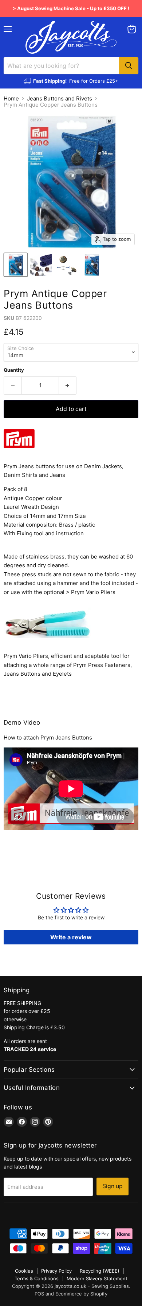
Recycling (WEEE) (99, 1271)
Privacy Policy (56, 1271)
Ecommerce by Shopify (81, 1294)
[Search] (128, 65)
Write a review (71, 937)
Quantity (14, 370)
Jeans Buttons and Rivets (59, 98)
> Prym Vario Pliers (90, 592)
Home (11, 98)
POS (39, 1294)
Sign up (112, 1186)
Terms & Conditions (37, 1278)
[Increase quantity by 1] (68, 385)
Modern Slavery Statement (97, 1278)
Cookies (24, 1271)
